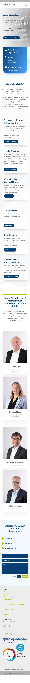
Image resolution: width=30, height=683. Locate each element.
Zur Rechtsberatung (10, 256)
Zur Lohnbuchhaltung (11, 174)
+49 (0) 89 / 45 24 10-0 (14, 55)
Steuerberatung (9, 232)
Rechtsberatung (8, 614)
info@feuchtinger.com (14, 72)
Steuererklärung (9, 203)
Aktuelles (6, 622)
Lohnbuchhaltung (9, 617)
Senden (25, 584)
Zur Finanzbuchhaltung (11, 146)
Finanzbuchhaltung (9, 604)
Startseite (6, 599)
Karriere (6, 602)
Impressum (7, 676)
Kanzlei (6, 619)
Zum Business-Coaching (11, 283)
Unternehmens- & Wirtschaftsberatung (15, 612)
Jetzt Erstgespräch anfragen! (12, 40)
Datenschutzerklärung (17, 676)
